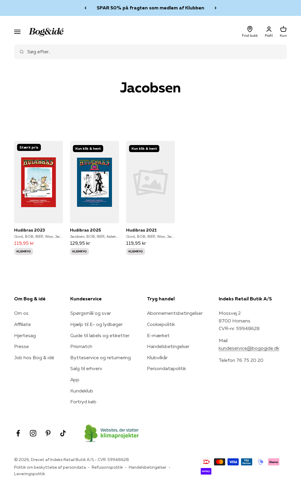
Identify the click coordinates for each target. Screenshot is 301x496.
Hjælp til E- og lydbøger (96, 324)
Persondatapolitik (166, 368)
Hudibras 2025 (85, 230)
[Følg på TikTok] (63, 433)
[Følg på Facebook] (18, 433)
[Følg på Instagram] (33, 433)
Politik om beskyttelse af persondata (50, 467)
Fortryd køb (83, 402)
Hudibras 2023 (29, 230)
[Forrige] (85, 8)
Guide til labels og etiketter (99, 335)
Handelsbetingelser (168, 346)
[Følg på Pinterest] (48, 433)
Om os (21, 313)
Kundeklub (81, 391)
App (74, 379)
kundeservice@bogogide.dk (249, 348)
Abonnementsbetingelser (175, 313)
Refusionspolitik (107, 467)
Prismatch (81, 346)
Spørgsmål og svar (90, 313)
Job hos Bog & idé (34, 357)
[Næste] (216, 8)
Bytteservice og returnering (100, 357)
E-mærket (158, 335)
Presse (21, 346)
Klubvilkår (157, 357)
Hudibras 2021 (141, 230)
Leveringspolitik (29, 473)
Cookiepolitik (161, 324)
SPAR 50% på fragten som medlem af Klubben (150, 8)
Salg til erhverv (86, 368)
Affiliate (22, 324)
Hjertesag (25, 335)
